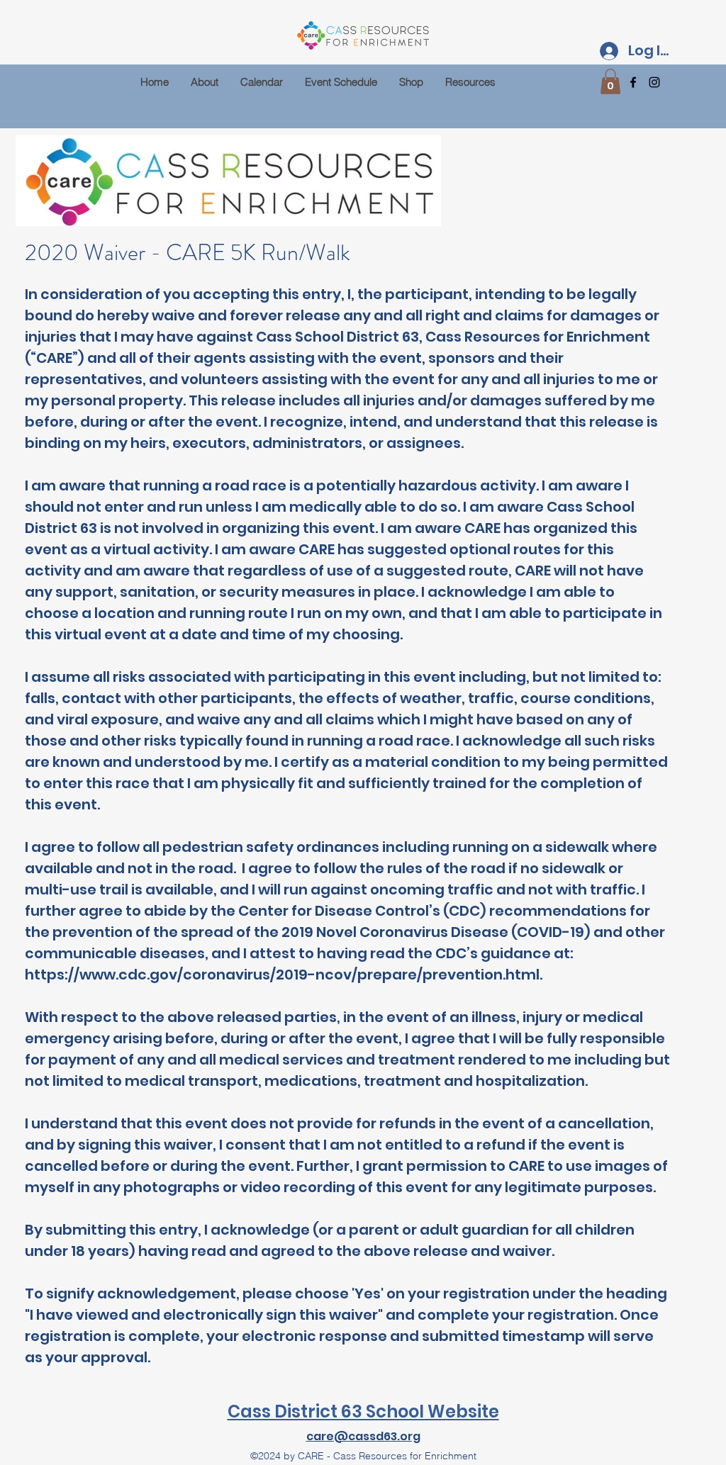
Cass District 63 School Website (363, 1411)
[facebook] (633, 82)
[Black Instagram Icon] (654, 82)
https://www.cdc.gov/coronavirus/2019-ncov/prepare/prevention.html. (283, 974)
